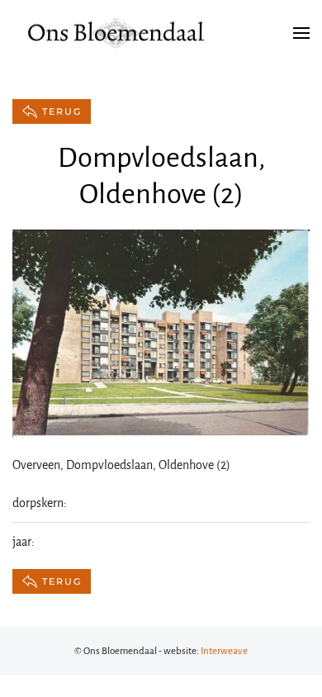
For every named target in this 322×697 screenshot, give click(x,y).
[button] (301, 33)
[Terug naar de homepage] (115, 33)
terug (62, 111)
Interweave (224, 651)
